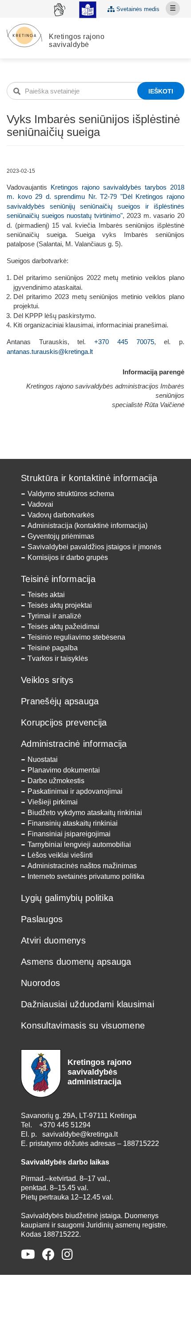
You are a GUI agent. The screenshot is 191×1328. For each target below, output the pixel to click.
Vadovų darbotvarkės (61, 515)
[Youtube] (28, 1255)
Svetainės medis (137, 9)
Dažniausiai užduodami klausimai (87, 1004)
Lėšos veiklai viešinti (60, 855)
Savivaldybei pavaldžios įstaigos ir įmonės (94, 547)
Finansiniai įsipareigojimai (69, 834)
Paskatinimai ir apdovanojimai (75, 791)
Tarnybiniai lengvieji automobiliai (79, 844)
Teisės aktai (46, 594)
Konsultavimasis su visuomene (83, 1025)
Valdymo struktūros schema (71, 493)
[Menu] (173, 8)
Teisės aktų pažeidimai (63, 626)
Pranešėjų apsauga (60, 701)
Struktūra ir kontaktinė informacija (89, 478)
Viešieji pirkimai (53, 802)
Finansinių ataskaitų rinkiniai (73, 823)
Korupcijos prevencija (64, 722)
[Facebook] (48, 1255)
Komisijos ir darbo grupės (68, 557)
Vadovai (40, 504)
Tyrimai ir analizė (54, 616)
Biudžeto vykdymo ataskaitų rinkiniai (85, 812)
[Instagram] (67, 1255)
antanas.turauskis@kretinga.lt (50, 351)
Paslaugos (42, 919)
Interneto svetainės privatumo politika (86, 876)
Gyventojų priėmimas (61, 536)
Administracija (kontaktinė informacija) (87, 525)
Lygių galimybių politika (67, 898)
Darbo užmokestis (56, 780)
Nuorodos (40, 983)
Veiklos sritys (47, 680)
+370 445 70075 (124, 342)
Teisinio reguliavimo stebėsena (76, 637)
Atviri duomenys (53, 940)
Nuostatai (43, 759)
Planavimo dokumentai (64, 770)
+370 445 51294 (65, 1125)
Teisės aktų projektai (60, 605)
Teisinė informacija (58, 579)
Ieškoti (160, 91)
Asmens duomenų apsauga (76, 962)
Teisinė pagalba (53, 648)
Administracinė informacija (74, 744)
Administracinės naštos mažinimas (82, 866)
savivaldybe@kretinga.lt (80, 1134)
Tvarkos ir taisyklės (58, 658)
